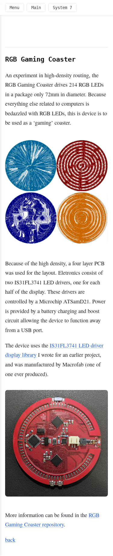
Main (36, 7)
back (10, 539)
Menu (14, 7)
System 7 (62, 7)
